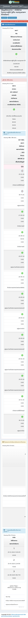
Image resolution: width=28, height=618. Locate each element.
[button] (1, 7)
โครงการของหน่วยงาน (12, 17)
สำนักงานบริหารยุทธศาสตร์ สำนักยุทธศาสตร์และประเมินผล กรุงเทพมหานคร (13, 615)
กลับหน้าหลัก (4, 17)
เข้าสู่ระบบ (25, 7)
